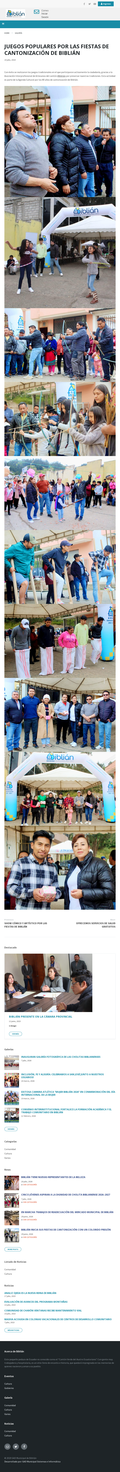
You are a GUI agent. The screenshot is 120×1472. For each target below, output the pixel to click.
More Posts (13, 1249)
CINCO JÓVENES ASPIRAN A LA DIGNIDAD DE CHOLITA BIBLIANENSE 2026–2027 (65, 1194)
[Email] (7, 1447)
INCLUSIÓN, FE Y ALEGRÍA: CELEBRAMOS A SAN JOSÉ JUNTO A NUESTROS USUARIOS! (62, 1076)
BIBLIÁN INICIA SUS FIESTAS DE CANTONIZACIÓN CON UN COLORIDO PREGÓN (66, 1229)
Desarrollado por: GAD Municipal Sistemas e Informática (32, 1461)
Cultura (8, 1153)
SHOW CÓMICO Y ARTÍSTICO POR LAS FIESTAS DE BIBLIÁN (25, 925)
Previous (8, 919)
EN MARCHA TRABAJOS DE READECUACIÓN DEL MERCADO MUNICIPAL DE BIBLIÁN (67, 1212)
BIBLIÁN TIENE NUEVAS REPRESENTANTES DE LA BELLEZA (53, 1177)
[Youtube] (95, 4)
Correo (45, 10)
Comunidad (10, 1149)
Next (112, 919)
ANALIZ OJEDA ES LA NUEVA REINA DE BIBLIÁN (30, 1293)
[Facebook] (24, 1447)
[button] (3, 23)
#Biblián (61, 75)
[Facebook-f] (84, 4)
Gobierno (9, 1388)
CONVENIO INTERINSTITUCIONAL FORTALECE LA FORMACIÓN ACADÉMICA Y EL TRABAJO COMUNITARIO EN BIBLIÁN (66, 1111)
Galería (18, 33)
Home (7, 33)
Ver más (15, 1034)
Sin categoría (30, 1184)
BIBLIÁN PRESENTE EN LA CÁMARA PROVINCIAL (40, 1016)
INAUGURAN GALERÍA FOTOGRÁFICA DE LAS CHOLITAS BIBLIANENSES (60, 1056)
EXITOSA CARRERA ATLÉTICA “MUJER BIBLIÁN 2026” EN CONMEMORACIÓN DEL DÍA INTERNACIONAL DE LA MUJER (68, 1093)
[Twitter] (89, 4)
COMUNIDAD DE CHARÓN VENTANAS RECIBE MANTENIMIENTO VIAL (43, 1310)
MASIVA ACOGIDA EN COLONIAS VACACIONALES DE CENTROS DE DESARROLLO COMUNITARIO (58, 1319)
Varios (7, 1157)
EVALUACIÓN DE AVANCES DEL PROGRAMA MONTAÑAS (35, 1301)
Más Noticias (13, 1330)
